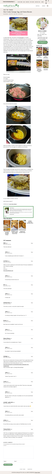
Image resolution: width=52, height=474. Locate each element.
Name (5, 461)
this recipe (21, 37)
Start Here (22, 469)
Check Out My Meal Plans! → (9, 1)
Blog (7, 9)
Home (4, 9)
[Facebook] (46, 1)
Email (15, 461)
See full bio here (12, 214)
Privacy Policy (37, 472)
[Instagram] (48, 1)
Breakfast (11, 9)
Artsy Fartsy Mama (12, 204)
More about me (42, 42)
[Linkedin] (5, 216)
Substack (30, 469)
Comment (5, 445)
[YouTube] (46, 3)
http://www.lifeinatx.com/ (8, 270)
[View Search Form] (48, 6)
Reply (32, 243)
